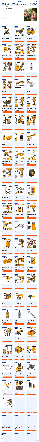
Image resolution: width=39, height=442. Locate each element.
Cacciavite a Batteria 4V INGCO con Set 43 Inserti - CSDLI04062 (19, 73)
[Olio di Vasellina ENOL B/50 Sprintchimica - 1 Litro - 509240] (32, 67)
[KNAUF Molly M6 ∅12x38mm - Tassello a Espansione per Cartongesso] (32, 314)
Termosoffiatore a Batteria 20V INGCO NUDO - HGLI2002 (19, 179)
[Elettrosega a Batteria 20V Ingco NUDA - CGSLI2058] (19, 155)
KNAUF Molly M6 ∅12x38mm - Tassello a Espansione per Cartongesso (31, 321)
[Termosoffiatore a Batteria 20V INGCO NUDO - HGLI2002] (19, 173)
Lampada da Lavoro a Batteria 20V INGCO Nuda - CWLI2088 (19, 250)
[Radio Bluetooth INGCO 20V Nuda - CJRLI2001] (32, 261)
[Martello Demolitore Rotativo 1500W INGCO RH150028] (7, 296)
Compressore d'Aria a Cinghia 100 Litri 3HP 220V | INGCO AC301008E (31, 38)
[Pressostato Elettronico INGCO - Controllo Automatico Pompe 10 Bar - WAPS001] (19, 349)
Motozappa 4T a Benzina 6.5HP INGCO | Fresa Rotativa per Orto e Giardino (7, 38)
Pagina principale (3, 6)
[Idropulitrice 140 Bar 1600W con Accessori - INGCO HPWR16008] (32, 226)
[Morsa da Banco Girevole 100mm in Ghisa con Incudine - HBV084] (32, 367)
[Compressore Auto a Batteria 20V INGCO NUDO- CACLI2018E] (32, 208)
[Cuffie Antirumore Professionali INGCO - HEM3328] (19, 190)
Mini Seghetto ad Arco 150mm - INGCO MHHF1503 (31, 427)
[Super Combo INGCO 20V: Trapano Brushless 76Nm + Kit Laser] (32, 243)
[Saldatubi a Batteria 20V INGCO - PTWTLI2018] (7, 208)
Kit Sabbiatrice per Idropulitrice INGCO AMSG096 (6, 374)
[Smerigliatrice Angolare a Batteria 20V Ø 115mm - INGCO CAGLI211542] (7, 155)
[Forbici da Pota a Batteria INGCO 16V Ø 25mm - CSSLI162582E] (7, 226)
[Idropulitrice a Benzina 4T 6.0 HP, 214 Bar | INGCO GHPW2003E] (7, 120)
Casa (17, 3)
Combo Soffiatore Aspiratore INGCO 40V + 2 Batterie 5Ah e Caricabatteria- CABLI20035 (7, 108)
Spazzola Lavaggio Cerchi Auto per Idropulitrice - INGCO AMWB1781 (18, 409)
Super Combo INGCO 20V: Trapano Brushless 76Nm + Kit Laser (30, 250)
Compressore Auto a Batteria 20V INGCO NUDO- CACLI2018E (31, 215)
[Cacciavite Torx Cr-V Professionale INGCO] (7, 402)
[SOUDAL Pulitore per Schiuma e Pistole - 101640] (19, 314)
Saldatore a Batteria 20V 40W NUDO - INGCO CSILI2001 (6, 285)
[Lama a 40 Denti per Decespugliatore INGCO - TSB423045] (32, 84)
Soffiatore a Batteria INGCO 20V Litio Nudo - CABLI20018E (32, 356)
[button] (36, 1)
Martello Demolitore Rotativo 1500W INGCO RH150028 (7, 303)
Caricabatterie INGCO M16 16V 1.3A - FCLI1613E (6, 144)
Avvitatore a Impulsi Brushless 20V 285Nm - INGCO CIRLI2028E (7, 91)
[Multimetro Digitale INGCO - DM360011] (19, 208)
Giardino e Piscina (4, 3)
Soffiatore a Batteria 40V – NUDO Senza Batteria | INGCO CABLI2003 (19, 38)
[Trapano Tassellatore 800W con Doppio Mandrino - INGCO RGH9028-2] (19, 296)
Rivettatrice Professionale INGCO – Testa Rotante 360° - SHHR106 (31, 303)
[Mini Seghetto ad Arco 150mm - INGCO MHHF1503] (32, 420)
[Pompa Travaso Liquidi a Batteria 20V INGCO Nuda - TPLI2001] (7, 261)
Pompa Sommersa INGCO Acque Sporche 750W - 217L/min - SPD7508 (19, 374)
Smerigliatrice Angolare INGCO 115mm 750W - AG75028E (19, 338)
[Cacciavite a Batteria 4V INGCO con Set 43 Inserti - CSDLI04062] (19, 67)
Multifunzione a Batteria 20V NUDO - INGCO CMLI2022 (19, 91)
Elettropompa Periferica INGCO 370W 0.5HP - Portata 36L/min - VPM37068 (31, 338)
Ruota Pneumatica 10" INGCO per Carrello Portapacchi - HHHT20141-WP (31, 179)
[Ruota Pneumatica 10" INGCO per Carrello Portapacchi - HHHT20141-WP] (32, 173)
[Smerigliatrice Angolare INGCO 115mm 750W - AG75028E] (19, 332)
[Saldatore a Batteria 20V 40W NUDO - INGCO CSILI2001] (7, 279)
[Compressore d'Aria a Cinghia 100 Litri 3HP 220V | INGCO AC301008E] (32, 31)
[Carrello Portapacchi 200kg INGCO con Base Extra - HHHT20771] (7, 190)
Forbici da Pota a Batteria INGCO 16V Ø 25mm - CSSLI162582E (6, 232)
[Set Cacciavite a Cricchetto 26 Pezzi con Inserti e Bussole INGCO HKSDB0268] (32, 385)
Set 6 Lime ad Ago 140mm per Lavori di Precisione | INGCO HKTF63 (6, 356)
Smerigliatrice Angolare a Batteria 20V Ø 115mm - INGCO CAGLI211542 (6, 161)
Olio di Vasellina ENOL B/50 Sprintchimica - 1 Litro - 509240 (32, 73)
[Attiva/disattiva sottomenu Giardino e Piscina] (6, 3)
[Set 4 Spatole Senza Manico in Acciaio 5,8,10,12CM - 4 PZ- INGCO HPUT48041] (19, 420)
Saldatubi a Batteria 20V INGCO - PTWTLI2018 (6, 215)
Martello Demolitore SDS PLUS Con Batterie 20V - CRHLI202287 (19, 268)
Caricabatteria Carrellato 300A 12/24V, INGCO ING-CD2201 (6, 250)
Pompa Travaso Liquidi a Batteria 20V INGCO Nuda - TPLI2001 (7, 268)
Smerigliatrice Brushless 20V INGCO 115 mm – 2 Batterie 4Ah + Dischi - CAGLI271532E (19, 55)
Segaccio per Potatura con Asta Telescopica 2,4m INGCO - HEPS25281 (31, 409)
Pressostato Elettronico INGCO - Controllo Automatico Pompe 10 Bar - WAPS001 (19, 356)
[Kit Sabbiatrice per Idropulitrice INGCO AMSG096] (7, 367)
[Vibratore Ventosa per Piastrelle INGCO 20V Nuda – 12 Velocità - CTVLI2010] (32, 137)
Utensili (8, 3)
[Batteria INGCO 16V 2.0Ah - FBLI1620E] (19, 137)
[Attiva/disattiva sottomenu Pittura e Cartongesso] (15, 3)
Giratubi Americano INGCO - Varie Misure (7, 338)
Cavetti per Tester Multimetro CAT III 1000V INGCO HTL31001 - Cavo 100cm (7, 391)
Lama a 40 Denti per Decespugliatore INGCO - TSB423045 (32, 91)
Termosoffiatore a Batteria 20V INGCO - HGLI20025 (6, 179)
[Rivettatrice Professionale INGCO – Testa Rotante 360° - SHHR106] (32, 296)
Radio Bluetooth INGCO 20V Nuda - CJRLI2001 (30, 268)
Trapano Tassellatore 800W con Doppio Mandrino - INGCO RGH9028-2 (19, 303)
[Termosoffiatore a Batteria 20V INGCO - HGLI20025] (7, 173)
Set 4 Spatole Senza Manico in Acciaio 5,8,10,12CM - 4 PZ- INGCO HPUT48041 (19, 427)
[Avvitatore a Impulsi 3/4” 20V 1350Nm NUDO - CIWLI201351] (7, 67)
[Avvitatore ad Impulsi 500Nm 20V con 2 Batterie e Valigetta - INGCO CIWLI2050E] (32, 279)
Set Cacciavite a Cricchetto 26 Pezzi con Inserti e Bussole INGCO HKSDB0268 (31, 391)
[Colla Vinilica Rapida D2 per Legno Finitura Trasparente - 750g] (7, 314)
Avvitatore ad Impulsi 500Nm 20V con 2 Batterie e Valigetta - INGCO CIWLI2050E (31, 285)
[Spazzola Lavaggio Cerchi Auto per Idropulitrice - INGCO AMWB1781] (19, 402)
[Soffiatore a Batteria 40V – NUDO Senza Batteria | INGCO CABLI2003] (19, 31)
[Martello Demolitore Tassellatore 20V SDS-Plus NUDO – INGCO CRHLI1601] (19, 279)
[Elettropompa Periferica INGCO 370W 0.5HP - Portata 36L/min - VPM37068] (32, 332)
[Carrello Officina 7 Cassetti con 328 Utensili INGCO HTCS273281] (19, 385)
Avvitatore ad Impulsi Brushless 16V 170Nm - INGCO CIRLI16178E (32, 126)
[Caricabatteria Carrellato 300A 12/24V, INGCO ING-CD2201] (7, 243)
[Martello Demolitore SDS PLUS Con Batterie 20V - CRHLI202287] (19, 261)
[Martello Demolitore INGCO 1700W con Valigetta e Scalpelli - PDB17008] (19, 226)
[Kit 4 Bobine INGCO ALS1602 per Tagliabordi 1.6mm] (32, 190)
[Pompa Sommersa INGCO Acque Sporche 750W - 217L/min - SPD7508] (19, 367)
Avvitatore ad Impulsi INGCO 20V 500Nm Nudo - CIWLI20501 (31, 108)
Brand (19, 3)
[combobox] (8, 1)
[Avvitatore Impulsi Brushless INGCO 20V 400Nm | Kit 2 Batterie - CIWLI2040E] (19, 102)
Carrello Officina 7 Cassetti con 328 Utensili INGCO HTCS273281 (19, 391)
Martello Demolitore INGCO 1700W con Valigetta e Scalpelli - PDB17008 (19, 232)
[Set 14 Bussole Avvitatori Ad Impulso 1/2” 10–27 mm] (7, 49)
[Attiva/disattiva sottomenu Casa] (18, 3)
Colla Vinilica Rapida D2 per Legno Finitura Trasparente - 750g (7, 321)
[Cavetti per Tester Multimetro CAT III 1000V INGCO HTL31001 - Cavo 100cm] (7, 385)
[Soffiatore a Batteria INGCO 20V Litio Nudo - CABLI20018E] (32, 349)
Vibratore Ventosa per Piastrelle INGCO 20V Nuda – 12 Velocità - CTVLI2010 (31, 144)
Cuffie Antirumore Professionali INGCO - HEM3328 (19, 197)
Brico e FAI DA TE (6, 6)
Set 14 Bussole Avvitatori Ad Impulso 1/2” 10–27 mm (7, 55)
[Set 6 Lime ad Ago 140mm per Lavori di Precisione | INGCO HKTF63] (7, 349)
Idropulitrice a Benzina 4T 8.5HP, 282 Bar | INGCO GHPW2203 (19, 126)
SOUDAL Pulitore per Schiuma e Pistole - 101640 (19, 321)
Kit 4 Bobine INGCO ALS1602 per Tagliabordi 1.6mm (31, 197)
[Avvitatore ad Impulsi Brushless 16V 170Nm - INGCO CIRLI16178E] (32, 120)
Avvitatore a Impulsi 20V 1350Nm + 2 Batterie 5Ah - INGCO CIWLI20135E (31, 55)
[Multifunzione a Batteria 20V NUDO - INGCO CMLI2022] (19, 84)
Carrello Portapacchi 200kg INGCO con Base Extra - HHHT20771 (6, 197)
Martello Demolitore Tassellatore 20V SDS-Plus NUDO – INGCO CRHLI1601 (19, 285)
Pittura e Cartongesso (12, 3)
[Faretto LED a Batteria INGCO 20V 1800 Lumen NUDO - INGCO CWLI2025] (7, 420)
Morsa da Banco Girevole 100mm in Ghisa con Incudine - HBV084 (31, 374)
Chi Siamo (31, 3)
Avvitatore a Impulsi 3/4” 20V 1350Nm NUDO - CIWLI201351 (7, 73)
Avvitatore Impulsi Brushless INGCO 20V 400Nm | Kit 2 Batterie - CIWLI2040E (19, 108)
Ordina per (3, 23)
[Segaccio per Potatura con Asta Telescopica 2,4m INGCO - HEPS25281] (32, 402)
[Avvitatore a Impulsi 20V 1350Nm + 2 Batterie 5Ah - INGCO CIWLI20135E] (32, 49)
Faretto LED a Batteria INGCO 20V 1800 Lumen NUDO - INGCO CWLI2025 (6, 427)
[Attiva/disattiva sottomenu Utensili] (9, 3)
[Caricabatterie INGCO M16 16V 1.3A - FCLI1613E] (7, 137)
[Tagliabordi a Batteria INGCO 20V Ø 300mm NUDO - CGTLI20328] (32, 155)
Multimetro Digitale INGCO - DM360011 (19, 214)
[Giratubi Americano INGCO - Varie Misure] (7, 332)
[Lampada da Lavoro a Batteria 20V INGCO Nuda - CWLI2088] (19, 243)
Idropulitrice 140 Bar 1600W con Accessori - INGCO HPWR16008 (31, 232)
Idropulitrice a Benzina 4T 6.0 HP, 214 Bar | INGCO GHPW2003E (7, 126)
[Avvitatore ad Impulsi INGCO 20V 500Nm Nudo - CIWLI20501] (32, 102)
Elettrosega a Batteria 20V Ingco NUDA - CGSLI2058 (19, 161)
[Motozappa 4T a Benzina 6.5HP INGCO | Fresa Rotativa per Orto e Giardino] (7, 31)
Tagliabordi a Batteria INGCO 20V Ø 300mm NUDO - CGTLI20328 (31, 161)
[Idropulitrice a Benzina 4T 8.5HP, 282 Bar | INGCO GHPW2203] (19, 120)
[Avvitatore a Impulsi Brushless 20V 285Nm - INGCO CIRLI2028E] (7, 84)
